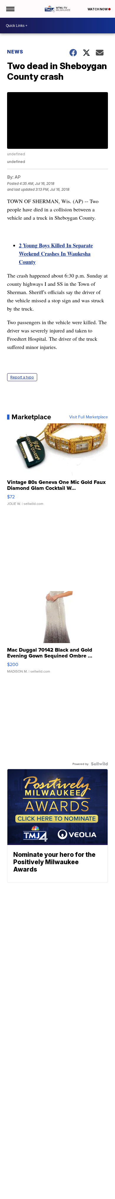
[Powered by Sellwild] (99, 764)
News (15, 52)
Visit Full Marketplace (88, 417)
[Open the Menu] (9, 8)
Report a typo (22, 377)
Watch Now (98, 9)
